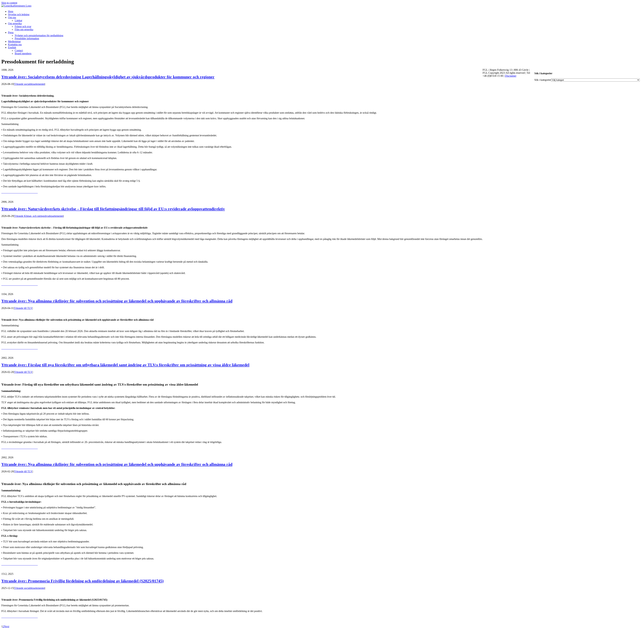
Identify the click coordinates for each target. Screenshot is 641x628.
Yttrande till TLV (23, 308)
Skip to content (9, 2)
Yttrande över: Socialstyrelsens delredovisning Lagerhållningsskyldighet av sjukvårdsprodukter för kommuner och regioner (108, 77)
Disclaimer (510, 75)
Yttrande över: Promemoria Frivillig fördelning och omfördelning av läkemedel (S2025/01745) (82, 581)
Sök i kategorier (542, 79)
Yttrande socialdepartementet (29, 84)
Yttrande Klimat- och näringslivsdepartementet (38, 216)
